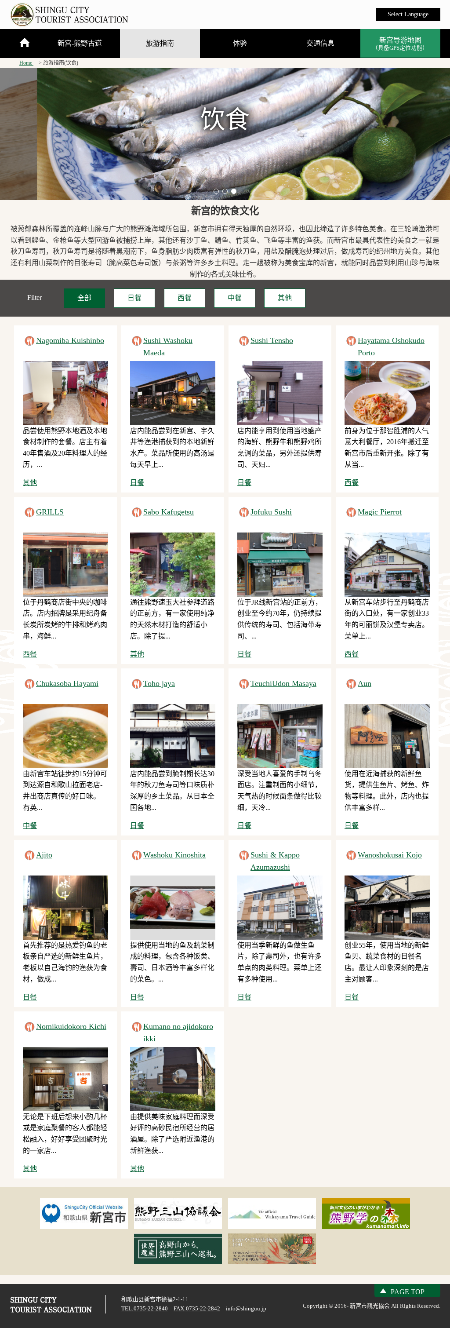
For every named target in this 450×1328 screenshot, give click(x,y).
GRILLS (50, 511)
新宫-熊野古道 (80, 43)
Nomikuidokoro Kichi (71, 1026)
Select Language (408, 14)
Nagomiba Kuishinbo (70, 340)
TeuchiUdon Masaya (283, 683)
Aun (364, 683)
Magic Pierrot (380, 511)
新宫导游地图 (400, 43)
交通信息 (320, 43)
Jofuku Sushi (271, 511)
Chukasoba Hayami (67, 683)
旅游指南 (160, 43)
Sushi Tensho (271, 340)
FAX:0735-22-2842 (197, 1308)
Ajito (44, 854)
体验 (240, 43)
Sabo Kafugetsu (168, 511)
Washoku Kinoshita (174, 854)
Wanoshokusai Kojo (390, 854)
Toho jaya (159, 683)
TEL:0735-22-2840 (144, 1308)
